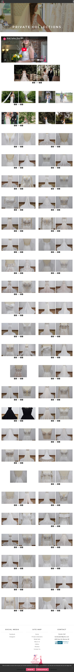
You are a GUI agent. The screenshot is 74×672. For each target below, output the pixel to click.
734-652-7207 (62, 634)
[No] (72, 668)
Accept (30, 669)
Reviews (37, 646)
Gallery (37, 644)
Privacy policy (42, 669)
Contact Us (37, 649)
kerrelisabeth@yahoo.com (62, 637)
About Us (37, 641)
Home (37, 634)
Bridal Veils (37, 639)
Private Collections (37, 636)
